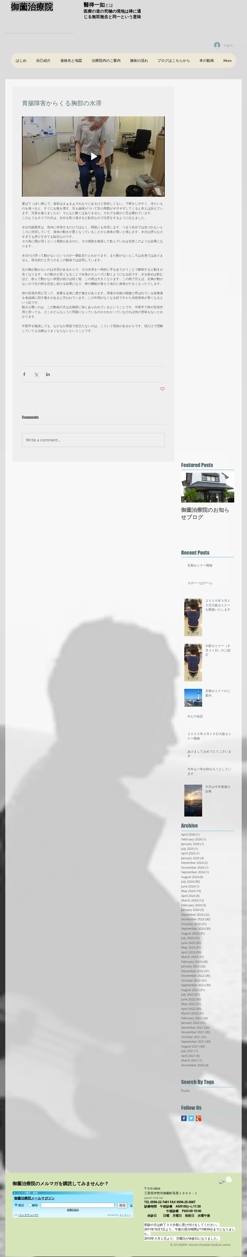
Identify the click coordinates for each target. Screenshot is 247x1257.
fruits (185, 1091)
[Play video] (93, 156)
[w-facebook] (222, 1183)
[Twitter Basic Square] (191, 1118)
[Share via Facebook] (24, 374)
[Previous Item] (189, 487)
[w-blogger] (229, 1179)
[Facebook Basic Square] (184, 1118)
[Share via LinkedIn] (48, 374)
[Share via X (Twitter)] (36, 374)
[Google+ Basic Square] (198, 1118)
